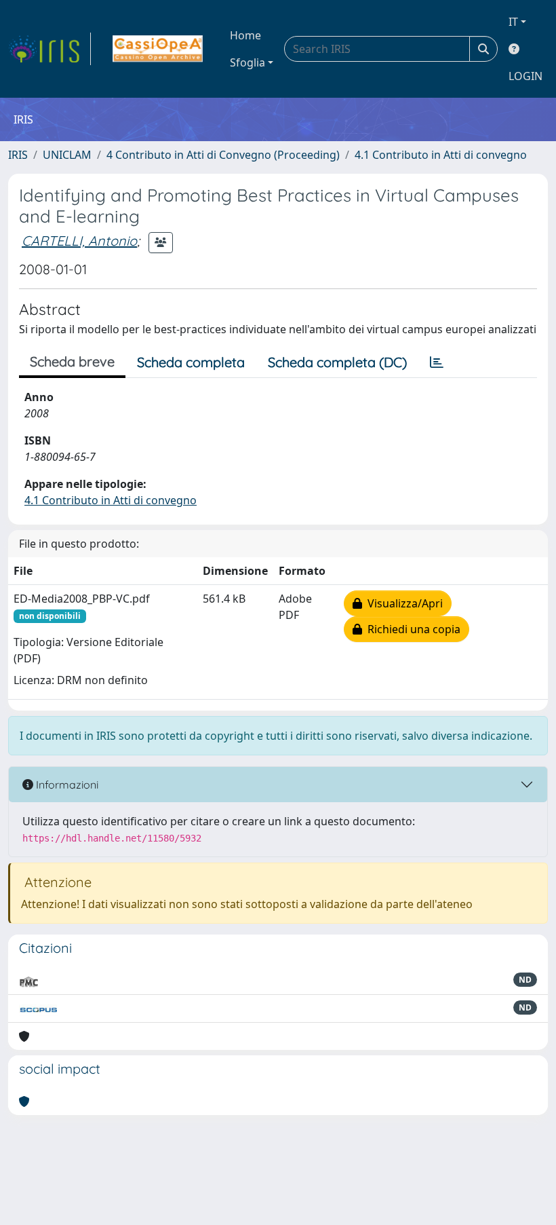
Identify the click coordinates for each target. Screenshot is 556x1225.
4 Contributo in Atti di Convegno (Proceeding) (223, 154)
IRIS (18, 154)
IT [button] (513, 21)
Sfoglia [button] (247, 62)
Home (245, 35)
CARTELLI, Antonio (79, 240)
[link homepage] (49, 49)
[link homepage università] (158, 49)
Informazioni (65, 784)
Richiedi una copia (411, 629)
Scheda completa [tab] (191, 362)
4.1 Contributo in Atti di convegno (441, 154)
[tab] (436, 362)
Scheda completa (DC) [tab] (337, 362)
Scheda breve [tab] (72, 361)
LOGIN (525, 76)
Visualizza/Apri (402, 603)
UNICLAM (67, 154)
